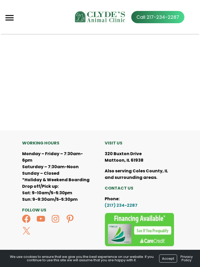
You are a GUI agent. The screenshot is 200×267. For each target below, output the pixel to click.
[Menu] (9, 18)
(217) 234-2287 (121, 205)
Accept (168, 258)
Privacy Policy (186, 258)
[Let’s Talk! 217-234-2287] (157, 17)
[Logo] (100, 17)
